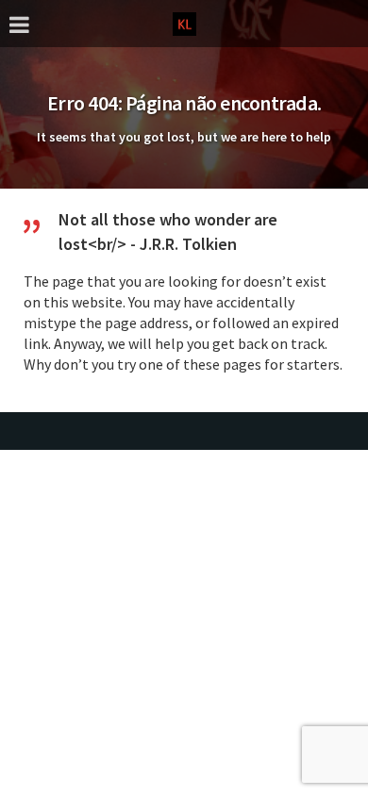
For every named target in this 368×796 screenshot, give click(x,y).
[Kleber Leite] (184, 22)
